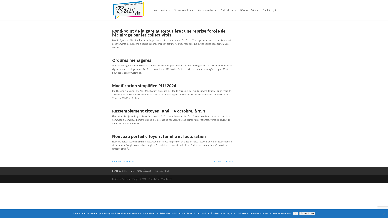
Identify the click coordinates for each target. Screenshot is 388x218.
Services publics (182, 10)
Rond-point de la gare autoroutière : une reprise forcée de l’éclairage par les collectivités (169, 33)
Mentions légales (140, 170)
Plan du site (119, 170)
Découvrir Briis (248, 10)
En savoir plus (307, 213)
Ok (295, 213)
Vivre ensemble (206, 10)
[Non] (384, 213)
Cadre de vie (227, 10)
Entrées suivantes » (223, 161)
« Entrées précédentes (123, 161)
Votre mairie (160, 10)
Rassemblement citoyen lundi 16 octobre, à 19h (158, 111)
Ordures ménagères (131, 60)
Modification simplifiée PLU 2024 (144, 85)
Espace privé (162, 170)
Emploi (266, 10)
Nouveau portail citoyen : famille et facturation (159, 136)
